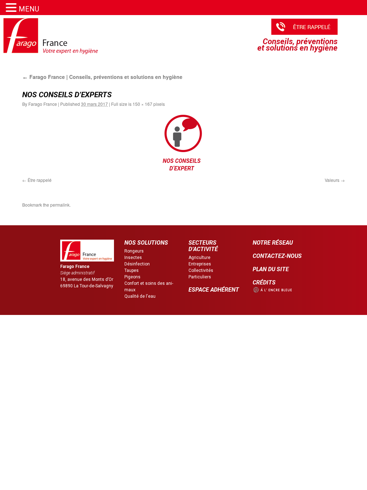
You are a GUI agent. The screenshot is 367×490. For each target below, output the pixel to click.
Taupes (131, 270)
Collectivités (201, 270)
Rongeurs (134, 251)
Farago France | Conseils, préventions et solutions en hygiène (102, 76)
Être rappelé (40, 180)
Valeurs (332, 180)
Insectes (133, 257)
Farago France (42, 104)
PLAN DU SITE (271, 269)
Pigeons (132, 276)
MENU (29, 9)
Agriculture (199, 257)
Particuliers (200, 276)
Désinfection (137, 264)
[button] (12, 8)
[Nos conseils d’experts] (183, 145)
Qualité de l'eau (140, 296)
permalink (60, 205)
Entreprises (200, 264)
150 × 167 (142, 104)
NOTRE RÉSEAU (273, 242)
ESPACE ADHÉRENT (214, 289)
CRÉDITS (264, 282)
